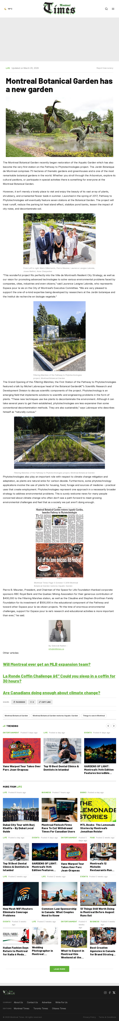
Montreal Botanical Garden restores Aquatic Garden (55, 716)
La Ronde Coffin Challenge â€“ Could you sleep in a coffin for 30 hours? (59, 678)
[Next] (113, 726)
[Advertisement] (59, 39)
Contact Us (32, 1002)
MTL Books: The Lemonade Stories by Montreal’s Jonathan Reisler (97, 828)
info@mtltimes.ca (56, 649)
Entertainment (11, 732)
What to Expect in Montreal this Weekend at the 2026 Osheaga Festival (72, 957)
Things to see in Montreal (94, 716)
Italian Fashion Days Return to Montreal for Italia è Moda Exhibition (15, 952)
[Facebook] (109, 992)
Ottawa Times (59, 1008)
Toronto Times (40, 1008)
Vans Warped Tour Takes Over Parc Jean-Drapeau (22, 768)
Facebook (20, 702)
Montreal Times (21, 1008)
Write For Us (61, 1002)
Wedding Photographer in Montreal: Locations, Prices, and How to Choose (44, 954)
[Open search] (106, 9)
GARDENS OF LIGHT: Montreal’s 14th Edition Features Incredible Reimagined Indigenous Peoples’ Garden (99, 773)
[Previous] (108, 726)
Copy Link (46, 702)
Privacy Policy (89, 1017)
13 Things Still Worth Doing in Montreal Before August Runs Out (97, 912)
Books (83, 792)
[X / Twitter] (114, 992)
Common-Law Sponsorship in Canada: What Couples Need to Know (59, 912)
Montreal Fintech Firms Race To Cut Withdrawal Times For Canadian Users (58, 828)
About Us (18, 1002)
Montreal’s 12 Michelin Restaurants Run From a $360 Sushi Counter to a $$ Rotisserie (102, 872)
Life (8, 68)
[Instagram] (105, 992)
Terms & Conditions (107, 1017)
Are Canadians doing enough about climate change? (51, 692)
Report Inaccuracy (105, 68)
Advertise (46, 1002)
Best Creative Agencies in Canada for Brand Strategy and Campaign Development (102, 954)
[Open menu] (113, 9)
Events (88, 732)
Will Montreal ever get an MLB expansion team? (47, 664)
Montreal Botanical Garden (16, 716)
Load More (59, 969)
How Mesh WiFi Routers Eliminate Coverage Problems (18, 912)
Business (46, 792)
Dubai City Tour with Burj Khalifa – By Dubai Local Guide (19, 828)
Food (92, 837)
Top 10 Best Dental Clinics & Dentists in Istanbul (61, 768)
